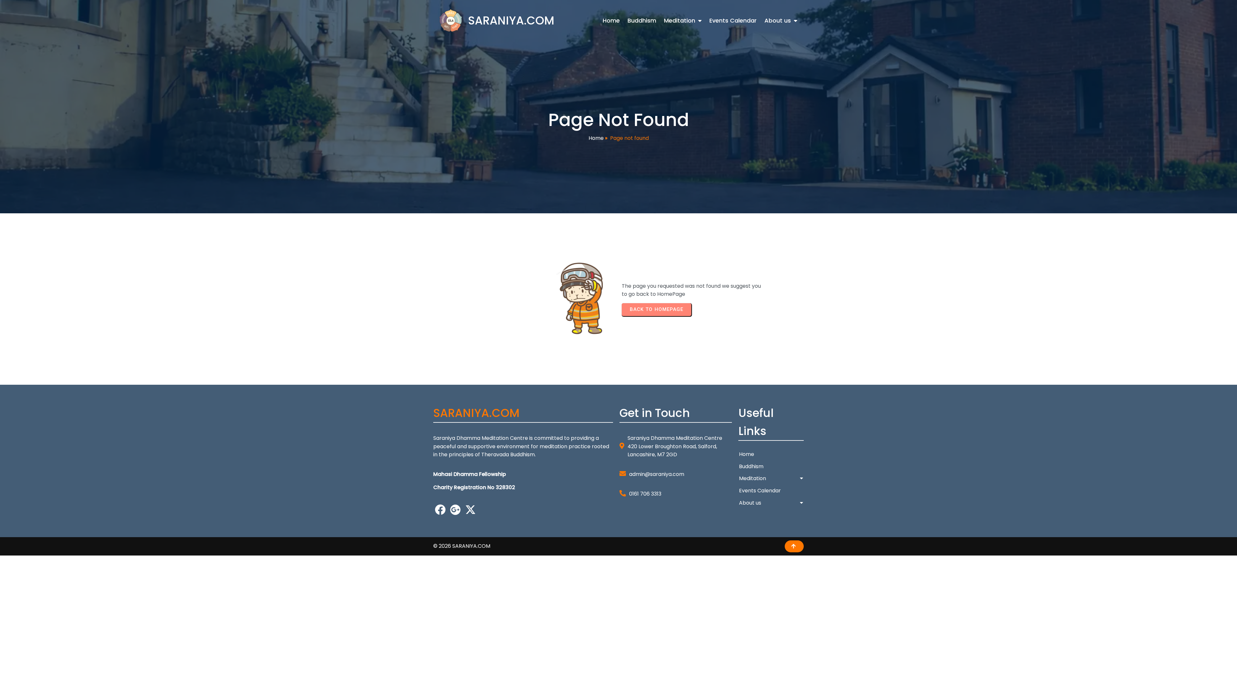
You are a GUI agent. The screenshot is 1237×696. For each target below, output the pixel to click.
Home (596, 138)
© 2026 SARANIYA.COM (461, 546)
